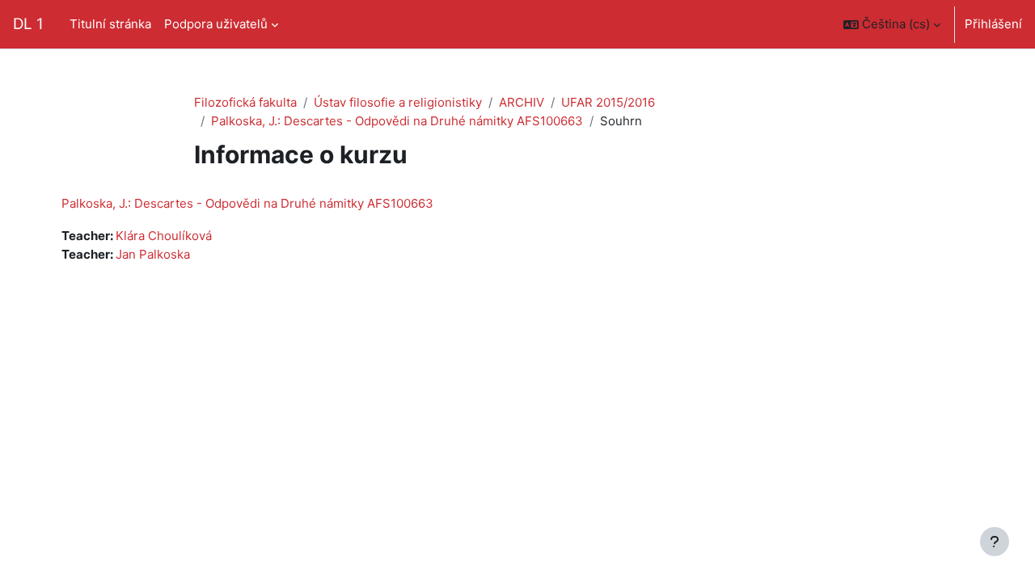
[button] (892, 24)
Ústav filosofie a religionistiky (398, 102)
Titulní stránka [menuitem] (110, 24)
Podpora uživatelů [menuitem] (216, 24)
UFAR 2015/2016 (608, 102)
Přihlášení (993, 24)
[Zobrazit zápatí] (994, 541)
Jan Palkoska (153, 254)
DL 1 (28, 24)
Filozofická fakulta (245, 102)
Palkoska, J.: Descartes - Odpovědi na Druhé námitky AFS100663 (397, 121)
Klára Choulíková (164, 235)
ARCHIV (521, 102)
